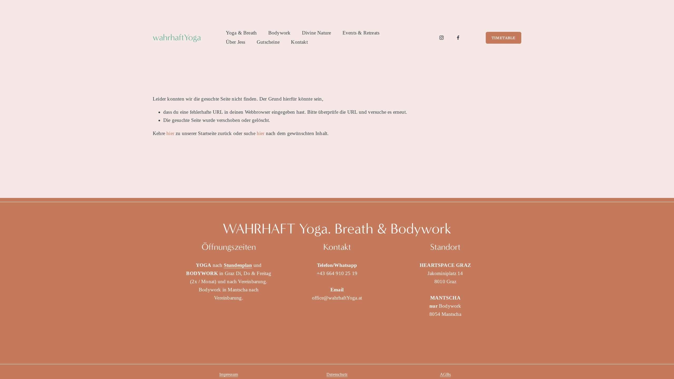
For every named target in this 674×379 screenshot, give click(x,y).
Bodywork (279, 33)
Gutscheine (268, 42)
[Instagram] (441, 37)
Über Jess (235, 42)
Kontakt (299, 42)
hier (170, 133)
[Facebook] (458, 37)
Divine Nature (316, 33)
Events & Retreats (361, 33)
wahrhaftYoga (177, 37)
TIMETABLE (503, 37)
